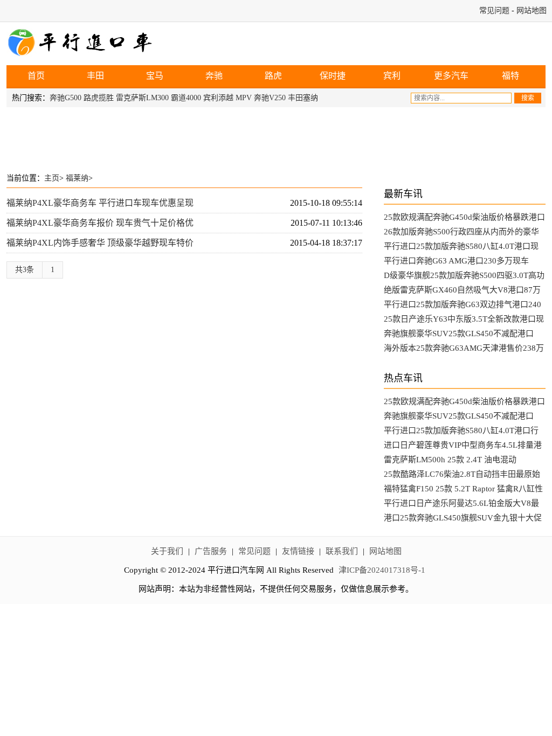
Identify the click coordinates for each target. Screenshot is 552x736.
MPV (244, 98)
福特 (510, 75)
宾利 (392, 75)
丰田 (95, 75)
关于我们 (167, 551)
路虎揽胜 (99, 98)
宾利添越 (218, 98)
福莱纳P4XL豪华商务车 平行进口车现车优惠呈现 (100, 202)
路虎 (273, 75)
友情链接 (298, 551)
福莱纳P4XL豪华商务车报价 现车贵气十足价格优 (100, 222)
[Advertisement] (276, 137)
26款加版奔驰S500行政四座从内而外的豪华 (461, 231)
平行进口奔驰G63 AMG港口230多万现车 (456, 260)
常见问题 (494, 10)
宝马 (154, 75)
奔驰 (214, 75)
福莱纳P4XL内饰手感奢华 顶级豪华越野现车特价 (100, 242)
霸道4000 (186, 98)
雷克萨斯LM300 (142, 98)
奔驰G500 (65, 98)
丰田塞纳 (303, 98)
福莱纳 (77, 178)
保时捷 (333, 75)
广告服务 (211, 551)
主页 (51, 178)
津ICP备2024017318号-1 (382, 570)
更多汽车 (451, 75)
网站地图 (531, 10)
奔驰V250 (270, 98)
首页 (36, 75)
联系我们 (342, 551)
